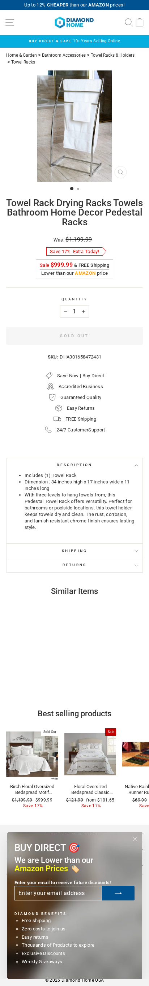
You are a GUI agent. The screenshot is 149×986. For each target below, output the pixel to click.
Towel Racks (23, 62)
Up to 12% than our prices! (74, 5)
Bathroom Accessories (64, 55)
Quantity (74, 299)
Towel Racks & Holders (113, 55)
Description (74, 464)
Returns (74, 565)
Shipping (74, 550)
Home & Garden (21, 55)
